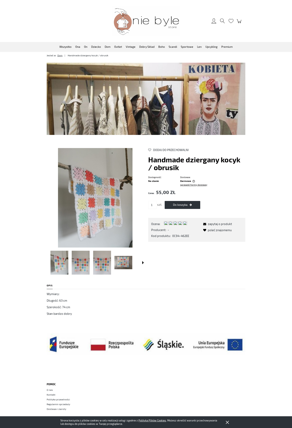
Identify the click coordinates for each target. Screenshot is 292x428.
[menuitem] (65, 46)
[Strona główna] (146, 21)
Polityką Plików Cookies (152, 420)
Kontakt (51, 394)
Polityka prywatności (58, 399)
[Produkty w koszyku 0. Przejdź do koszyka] (239, 23)
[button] (143, 262)
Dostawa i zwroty (56, 409)
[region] (146, 98)
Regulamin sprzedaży (58, 404)
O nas (50, 389)
